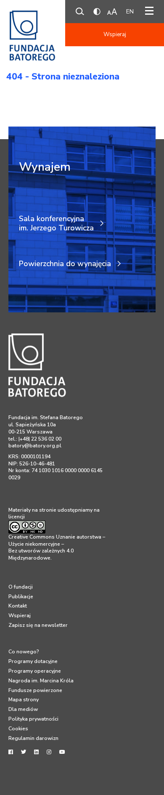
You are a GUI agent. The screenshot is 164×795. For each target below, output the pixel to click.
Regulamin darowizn (33, 738)
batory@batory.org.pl (34, 445)
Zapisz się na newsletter (38, 625)
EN (130, 12)
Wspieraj (114, 34)
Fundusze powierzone (35, 690)
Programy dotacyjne (33, 661)
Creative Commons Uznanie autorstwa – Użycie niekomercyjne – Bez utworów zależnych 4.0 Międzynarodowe (56, 547)
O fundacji (20, 587)
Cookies (18, 728)
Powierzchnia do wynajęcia (65, 264)
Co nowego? (23, 651)
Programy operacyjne (34, 671)
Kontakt (17, 605)
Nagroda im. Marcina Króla (41, 680)
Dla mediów (23, 709)
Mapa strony (23, 699)
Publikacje (20, 596)
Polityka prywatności (33, 719)
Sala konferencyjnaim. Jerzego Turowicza (56, 223)
